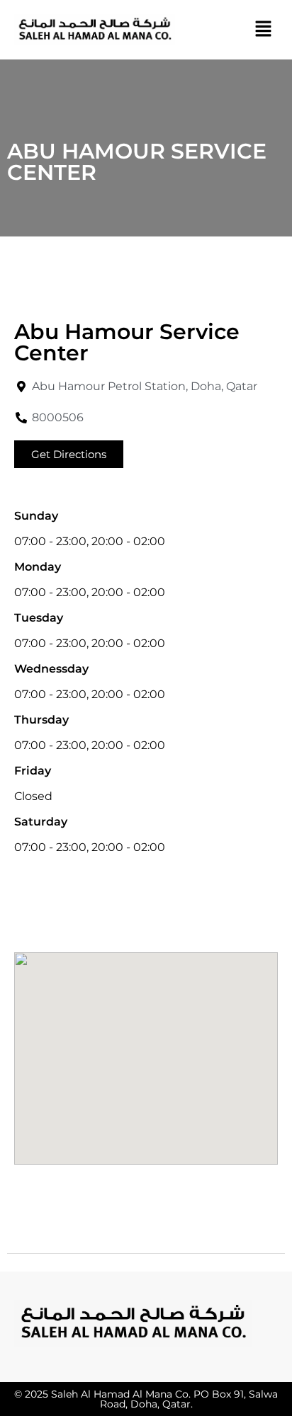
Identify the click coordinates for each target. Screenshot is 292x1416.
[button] (263, 29)
